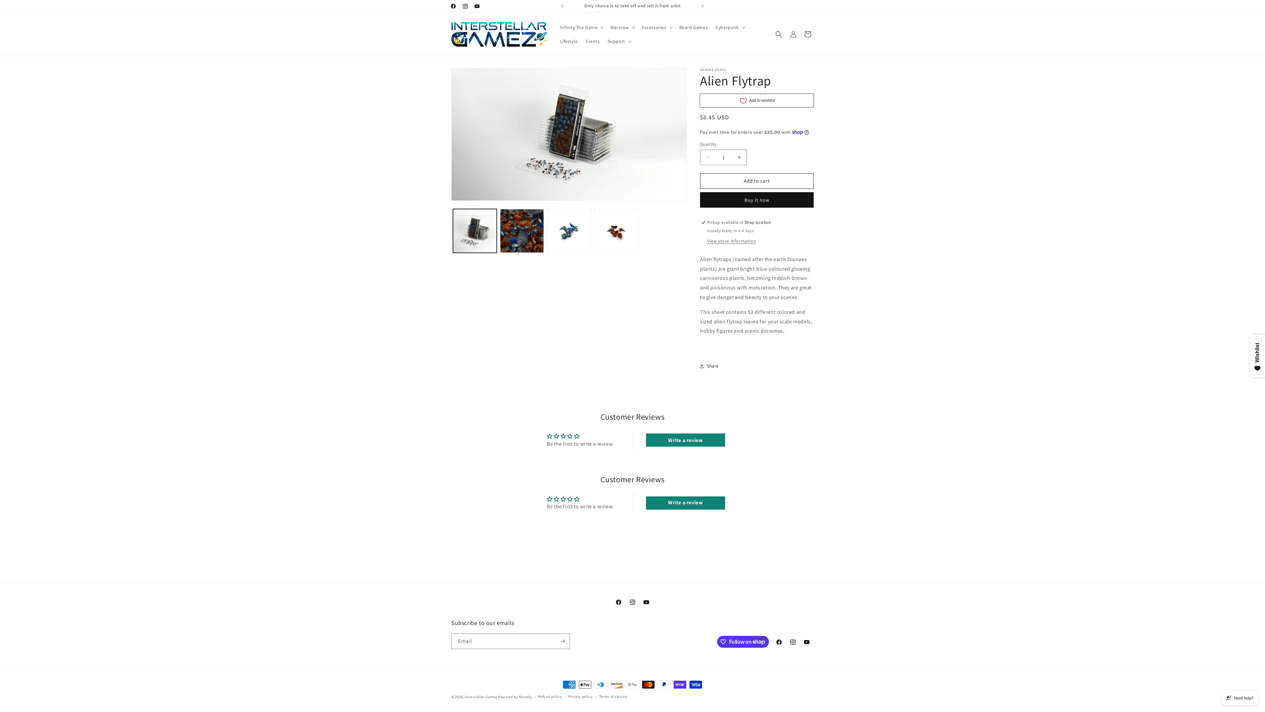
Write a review (685, 440)
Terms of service (613, 696)
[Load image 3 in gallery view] (569, 231)
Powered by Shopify (515, 697)
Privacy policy (580, 696)
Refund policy (550, 696)
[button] (581, 27)
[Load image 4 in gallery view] (616, 231)
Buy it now (757, 200)
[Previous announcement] (562, 6)
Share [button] (713, 366)
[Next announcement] (702, 6)
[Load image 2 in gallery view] (522, 231)
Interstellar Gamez (481, 697)
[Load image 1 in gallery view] (475, 231)
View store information (731, 241)
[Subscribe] (562, 641)
